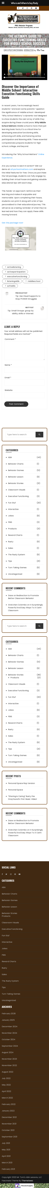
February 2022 (8, 1104)
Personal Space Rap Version (21, 783)
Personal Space (15, 789)
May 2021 (6, 1149)
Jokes (11, 515)
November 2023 (9, 1059)
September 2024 (10, 1046)
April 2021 (6, 1156)
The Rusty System (16, 554)
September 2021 (9, 1136)
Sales (10, 548)
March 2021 (7, 1162)
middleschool (34, 281)
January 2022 (8, 1110)
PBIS (10, 522)
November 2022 (9, 1065)
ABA (10, 457)
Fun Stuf (12, 502)
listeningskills (13, 281)
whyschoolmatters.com (21, 169)
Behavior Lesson (15, 476)
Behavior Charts (15, 463)
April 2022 (6, 1091)
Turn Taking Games (17, 567)
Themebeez (27, 1180)
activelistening (14, 267)
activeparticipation (16, 271)
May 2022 (6, 1084)
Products (12, 528)
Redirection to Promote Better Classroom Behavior (23, 597)
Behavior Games (16, 470)
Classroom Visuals (16, 489)
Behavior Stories (15, 483)
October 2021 (8, 1130)
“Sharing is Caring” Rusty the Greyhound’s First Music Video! (22, 797)
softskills (11, 286)
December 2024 (9, 1026)
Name (8, 365)
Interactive (13, 509)
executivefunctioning (17, 276)
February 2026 (9, 1013)
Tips (10, 561)
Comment (10, 339)
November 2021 (9, 1123)
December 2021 (9, 1117)
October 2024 (8, 1039)
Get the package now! (12, 222)
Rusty (10, 541)
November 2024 (9, 1033)
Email (8, 377)
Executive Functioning (18, 496)
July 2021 (6, 1143)
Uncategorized (15, 574)
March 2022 (7, 1097)
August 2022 (7, 1072)
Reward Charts (15, 535)
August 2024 (8, 1052)
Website (8, 390)
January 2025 (8, 1020)
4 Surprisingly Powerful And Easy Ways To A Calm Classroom (25, 607)
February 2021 (8, 1169)
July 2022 (6, 1078)
